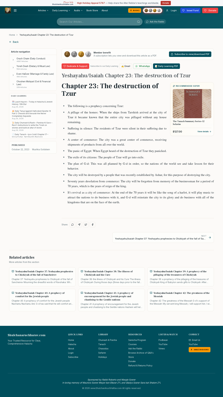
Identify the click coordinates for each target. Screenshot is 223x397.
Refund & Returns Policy (140, 365)
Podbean (163, 340)
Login (71, 352)
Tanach (102, 344)
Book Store (92, 10)
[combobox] (99, 21)
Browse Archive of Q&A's (141, 352)
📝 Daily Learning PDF (166, 66)
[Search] (138, 21)
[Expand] (13, 60)
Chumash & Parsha (107, 340)
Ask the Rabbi (135, 348)
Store (131, 357)
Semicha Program (137, 340)
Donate (165, 3)
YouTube (163, 344)
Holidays (102, 357)
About (105, 10)
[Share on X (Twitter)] (86, 224)
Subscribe (73, 357)
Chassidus (103, 348)
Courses (132, 344)
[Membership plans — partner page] (152, 10)
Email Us (196, 340)
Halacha (72, 344)
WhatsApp (144, 66)
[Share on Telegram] (79, 224)
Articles (42, 10)
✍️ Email (125, 66)
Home (12, 35)
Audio (77, 10)
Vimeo (162, 348)
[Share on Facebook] (92, 224)
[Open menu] (15, 10)
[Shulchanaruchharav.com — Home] (8, 10)
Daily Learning (60, 10)
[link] (46, 34)
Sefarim (102, 352)
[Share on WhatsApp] (72, 224)
